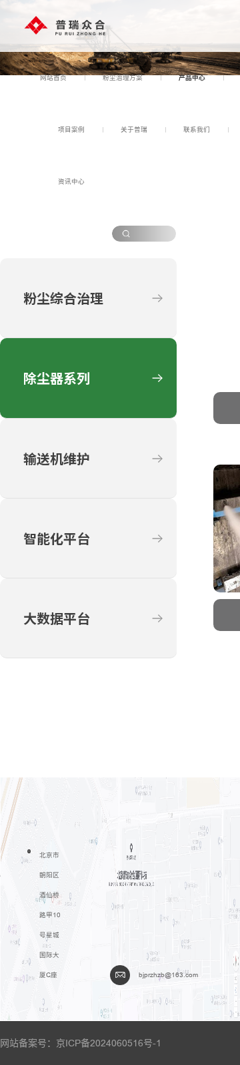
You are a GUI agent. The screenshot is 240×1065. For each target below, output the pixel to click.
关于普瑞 (134, 129)
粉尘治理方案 (123, 77)
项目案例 (71, 129)
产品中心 (192, 77)
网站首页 (53, 77)
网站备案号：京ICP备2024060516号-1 (80, 1043)
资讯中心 (71, 181)
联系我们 (196, 129)
